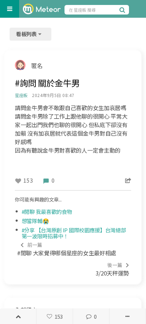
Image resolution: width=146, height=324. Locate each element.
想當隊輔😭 (35, 221)
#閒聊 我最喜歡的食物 (47, 212)
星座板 (21, 95)
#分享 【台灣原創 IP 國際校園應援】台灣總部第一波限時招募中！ (74, 233)
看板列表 (27, 34)
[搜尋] (123, 10)
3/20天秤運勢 (112, 269)
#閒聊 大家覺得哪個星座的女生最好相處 (66, 249)
